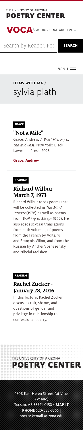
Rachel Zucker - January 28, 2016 (33, 287)
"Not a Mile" (28, 133)
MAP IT (62, 405)
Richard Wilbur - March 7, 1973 (34, 192)
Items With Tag (28, 83)
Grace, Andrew (26, 161)
